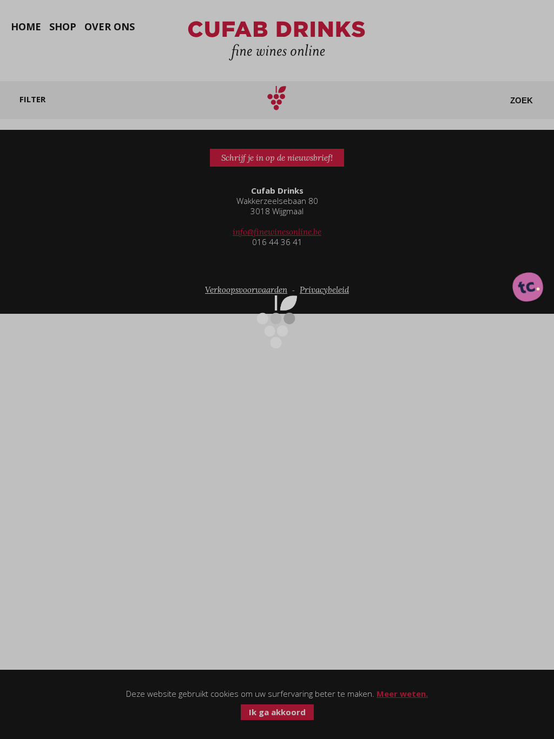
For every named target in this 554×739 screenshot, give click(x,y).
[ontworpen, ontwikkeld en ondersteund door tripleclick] (528, 288)
